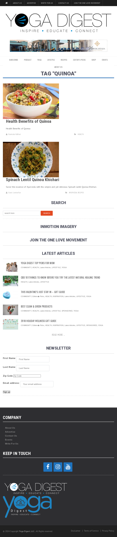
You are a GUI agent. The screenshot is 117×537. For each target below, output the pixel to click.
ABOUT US (58, 67)
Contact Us (63, 3)
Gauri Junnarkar (14, 193)
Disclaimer (75, 531)
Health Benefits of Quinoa (28, 121)
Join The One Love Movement (87, 3)
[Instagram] (57, 467)
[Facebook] (47, 467)
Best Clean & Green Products (36, 306)
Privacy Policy (108, 531)
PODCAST (28, 59)
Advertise (31, 3)
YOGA (39, 59)
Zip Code (8, 375)
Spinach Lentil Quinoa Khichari (32, 179)
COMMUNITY (26, 267)
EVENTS (105, 59)
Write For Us (47, 3)
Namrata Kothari (14, 134)
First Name (9, 358)
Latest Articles (45, 267)
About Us (17, 3)
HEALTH (81, 134)
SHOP (94, 59)
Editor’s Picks (79, 59)
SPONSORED (67, 311)
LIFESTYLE (51, 59)
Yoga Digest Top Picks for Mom (38, 263)
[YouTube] (68, 467)
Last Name (9, 366)
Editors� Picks (38, 296)
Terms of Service (91, 531)
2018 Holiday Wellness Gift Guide (38, 321)
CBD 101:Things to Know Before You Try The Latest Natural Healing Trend (60, 277)
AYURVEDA (73, 193)
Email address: (11, 382)
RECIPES (64, 59)
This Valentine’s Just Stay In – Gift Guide (43, 292)
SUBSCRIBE (13, 59)
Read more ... (58, 334)
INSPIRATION (58, 296)
